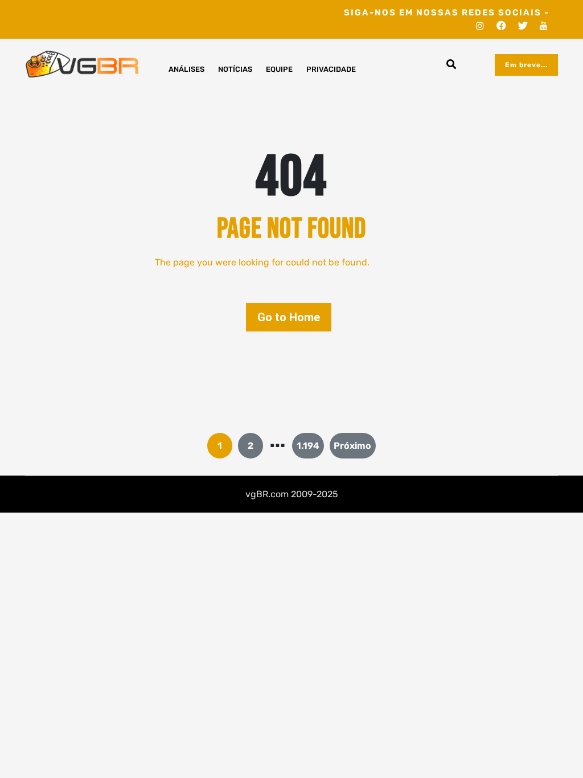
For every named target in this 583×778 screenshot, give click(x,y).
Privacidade (331, 69)
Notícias (235, 69)
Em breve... (526, 65)
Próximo (352, 445)
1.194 (308, 445)
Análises (186, 69)
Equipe (279, 69)
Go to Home (288, 317)
